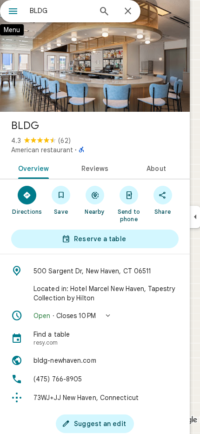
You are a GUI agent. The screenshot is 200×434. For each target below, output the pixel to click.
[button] (95, 315)
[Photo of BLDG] (95, 56)
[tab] (31, 167)
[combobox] (60, 10)
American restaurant (42, 150)
